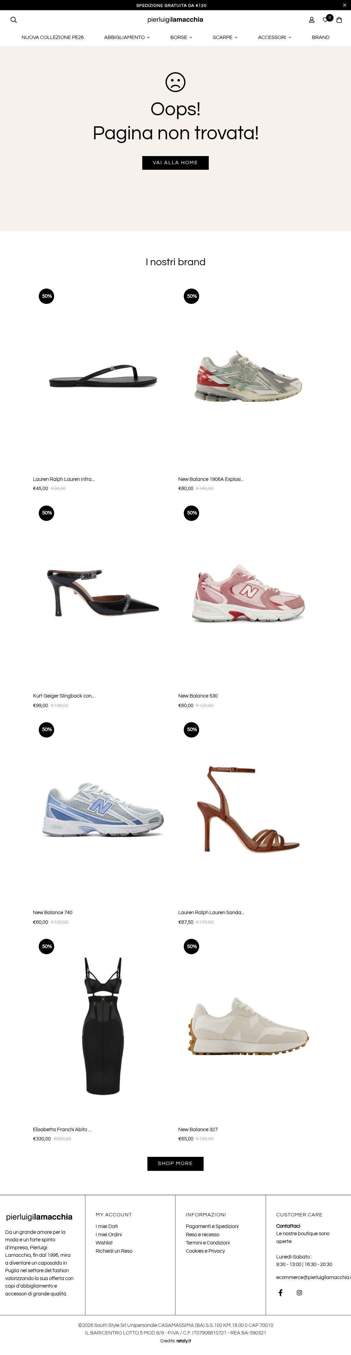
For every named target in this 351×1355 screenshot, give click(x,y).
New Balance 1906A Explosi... (211, 479)
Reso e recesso (202, 1234)
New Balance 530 (198, 696)
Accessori (272, 37)
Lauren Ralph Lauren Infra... (64, 479)
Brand (321, 37)
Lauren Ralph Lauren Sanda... (211, 912)
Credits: (175, 1341)
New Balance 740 (52, 912)
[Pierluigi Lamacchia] (176, 19)
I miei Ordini (109, 1234)
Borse (178, 37)
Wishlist (104, 1242)
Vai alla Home (175, 162)
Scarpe (222, 37)
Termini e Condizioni (208, 1242)
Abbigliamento (124, 37)
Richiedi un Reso (114, 1251)
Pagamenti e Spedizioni (212, 1226)
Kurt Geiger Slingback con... (64, 696)
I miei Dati (107, 1226)
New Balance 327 (198, 1129)
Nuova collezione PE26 (53, 37)
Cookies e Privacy (205, 1251)
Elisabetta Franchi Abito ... (62, 1129)
